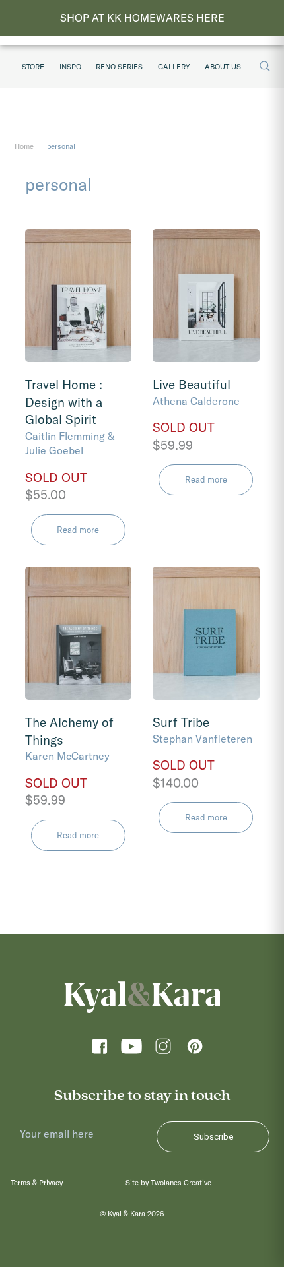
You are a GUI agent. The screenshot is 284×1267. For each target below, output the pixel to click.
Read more (78, 529)
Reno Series (119, 66)
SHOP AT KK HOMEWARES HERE (142, 17)
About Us (223, 66)
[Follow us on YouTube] (131, 1050)
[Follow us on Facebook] (99, 1050)
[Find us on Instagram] (163, 1050)
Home (24, 146)
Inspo (70, 66)
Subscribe (213, 1137)
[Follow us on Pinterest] (194, 1050)
